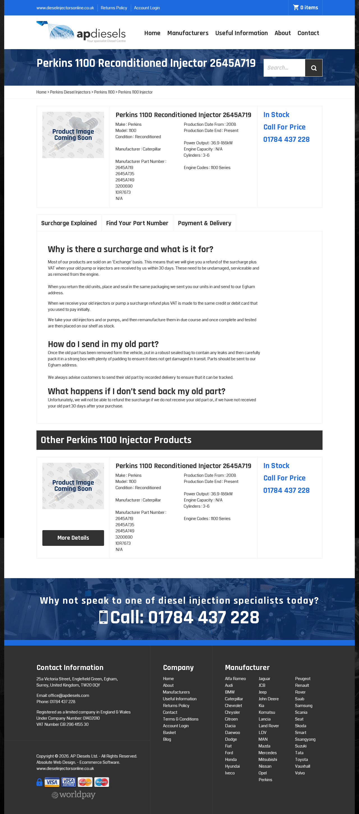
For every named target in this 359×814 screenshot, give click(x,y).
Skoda (300, 726)
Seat (299, 719)
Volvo (300, 773)
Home (152, 33)
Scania (301, 712)
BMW (230, 692)
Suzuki (301, 746)
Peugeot (302, 679)
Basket (169, 732)
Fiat (228, 746)
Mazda (264, 746)
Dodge (231, 739)
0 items (309, 7)
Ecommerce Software (99, 762)
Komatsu (267, 712)
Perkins (265, 780)
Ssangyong (305, 739)
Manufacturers (188, 33)
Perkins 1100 (104, 92)
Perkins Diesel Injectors (70, 92)
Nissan (265, 766)
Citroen (231, 719)
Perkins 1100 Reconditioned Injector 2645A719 (183, 466)
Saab (299, 699)
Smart (300, 732)
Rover (300, 692)
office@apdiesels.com (68, 695)
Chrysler (232, 712)
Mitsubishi (268, 759)
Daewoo (232, 732)
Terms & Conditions (181, 719)
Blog (167, 739)
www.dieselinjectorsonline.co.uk (65, 8)
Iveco (230, 773)
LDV (262, 732)
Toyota (301, 759)
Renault (302, 685)
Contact (308, 33)
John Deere (269, 699)
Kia (261, 706)
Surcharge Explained (69, 223)
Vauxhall (302, 766)
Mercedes (268, 753)
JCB (262, 685)
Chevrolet (233, 706)
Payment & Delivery (204, 223)
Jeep (263, 692)
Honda (231, 759)
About (283, 33)
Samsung (303, 706)
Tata (299, 753)
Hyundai (232, 766)
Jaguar (264, 679)
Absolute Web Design (55, 762)
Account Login (147, 8)
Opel (263, 773)
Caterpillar (234, 699)
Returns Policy (114, 8)
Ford (229, 753)
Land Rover (269, 726)
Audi (229, 685)
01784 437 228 (204, 618)
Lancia (265, 719)
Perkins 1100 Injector (135, 92)
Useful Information (241, 33)
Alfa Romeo (235, 679)
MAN (263, 739)
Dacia (230, 726)
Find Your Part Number (137, 223)
